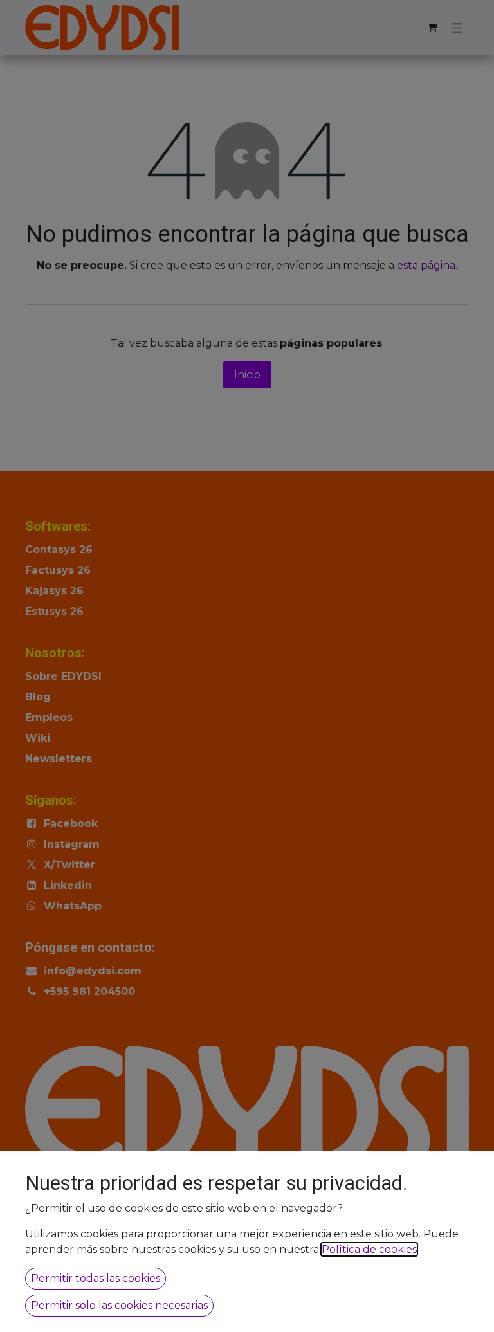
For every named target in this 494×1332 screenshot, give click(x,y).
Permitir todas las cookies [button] (95, 1278)
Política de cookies (369, 1249)
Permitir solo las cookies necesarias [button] (119, 1305)
